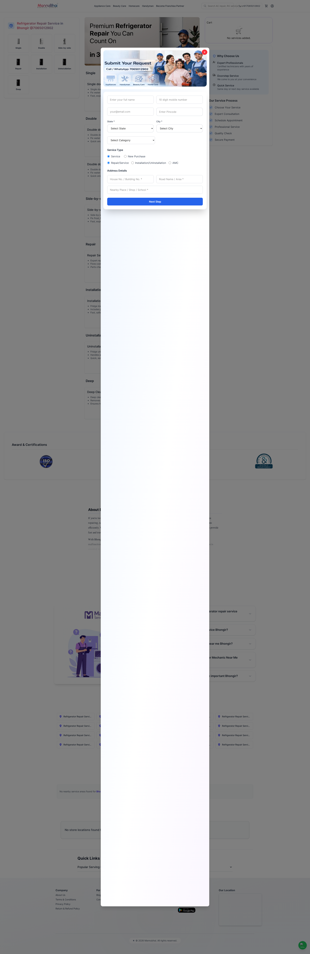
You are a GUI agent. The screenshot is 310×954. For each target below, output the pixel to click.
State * (111, 121)
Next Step (155, 201)
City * (159, 121)
